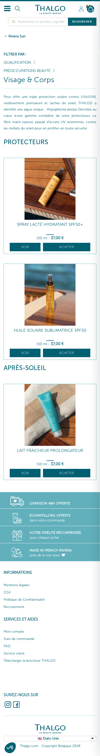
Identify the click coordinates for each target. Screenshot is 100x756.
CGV (7, 592)
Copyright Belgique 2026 (61, 746)
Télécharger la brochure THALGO (30, 661)
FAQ (7, 646)
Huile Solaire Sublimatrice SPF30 (50, 330)
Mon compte (14, 632)
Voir (25, 247)
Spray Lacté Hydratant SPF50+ (50, 224)
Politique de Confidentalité (24, 600)
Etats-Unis (51, 738)
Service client (14, 653)
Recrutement (14, 607)
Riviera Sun (16, 36)
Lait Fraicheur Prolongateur (50, 450)
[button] (10, 748)
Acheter (66, 247)
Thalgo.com (29, 746)
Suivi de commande (19, 639)
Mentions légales (16, 585)
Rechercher (82, 21)
